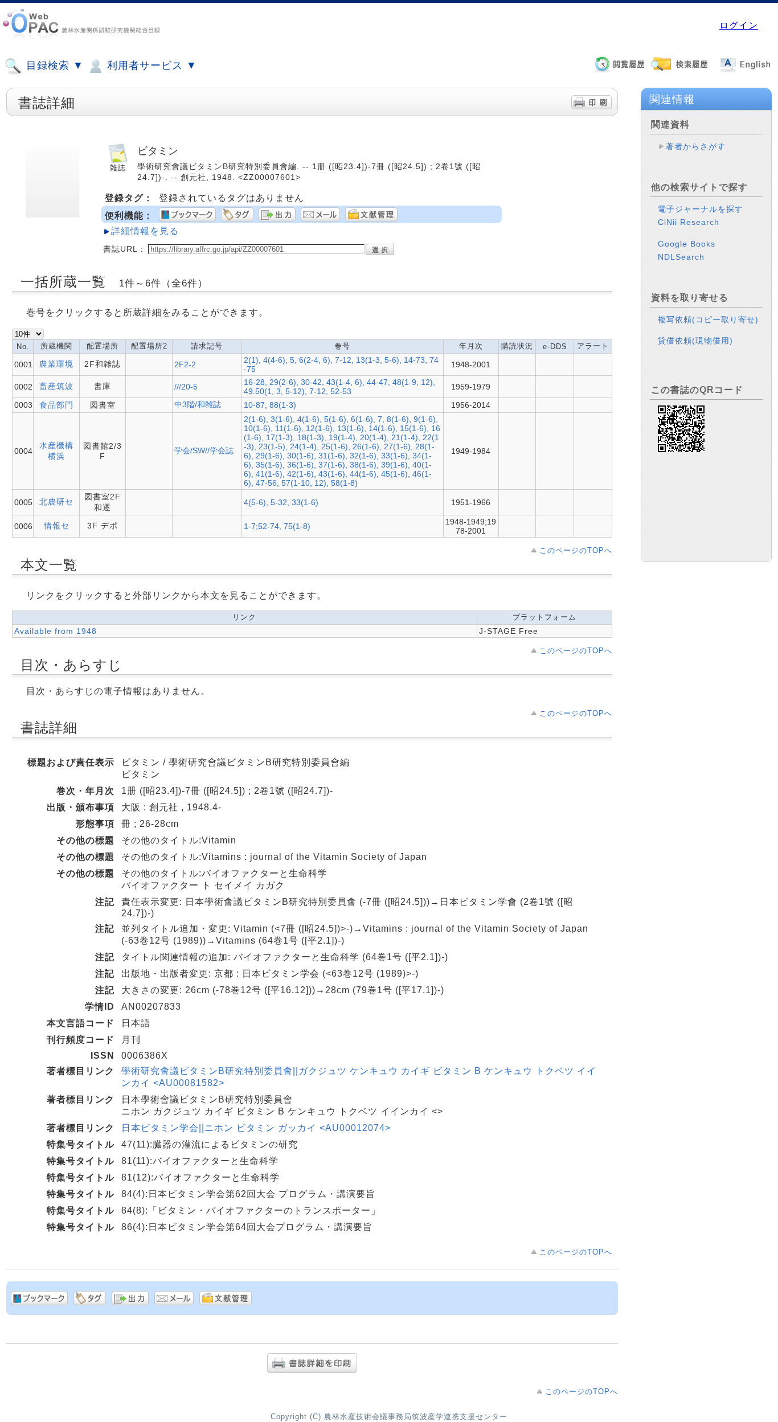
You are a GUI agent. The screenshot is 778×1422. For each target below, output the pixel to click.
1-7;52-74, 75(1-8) (277, 526)
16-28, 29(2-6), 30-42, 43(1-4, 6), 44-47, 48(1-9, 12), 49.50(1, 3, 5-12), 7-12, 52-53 (339, 387)
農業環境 (56, 363)
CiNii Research (688, 222)
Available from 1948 (55, 631)
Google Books (686, 243)
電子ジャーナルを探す (700, 209)
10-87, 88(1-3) (270, 404)
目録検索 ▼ (53, 65)
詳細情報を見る (145, 231)
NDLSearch (681, 256)
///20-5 (186, 386)
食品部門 (56, 404)
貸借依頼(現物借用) (695, 340)
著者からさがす (696, 146)
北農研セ (56, 501)
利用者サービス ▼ (150, 65)
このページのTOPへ (575, 550)
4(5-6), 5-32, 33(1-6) (281, 502)
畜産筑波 (56, 386)
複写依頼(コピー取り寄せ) (708, 319)
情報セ (56, 525)
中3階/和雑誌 (197, 404)
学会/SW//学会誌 (204, 450)
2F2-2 (185, 364)
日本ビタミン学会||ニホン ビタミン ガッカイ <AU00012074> (256, 1128)
